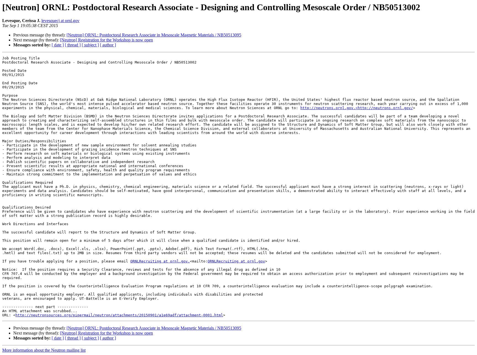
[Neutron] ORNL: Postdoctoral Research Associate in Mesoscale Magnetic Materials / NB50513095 (154, 35)
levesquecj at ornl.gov (60, 20)
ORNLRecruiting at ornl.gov (236, 261)
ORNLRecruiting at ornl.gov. (160, 261)
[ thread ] (73, 45)
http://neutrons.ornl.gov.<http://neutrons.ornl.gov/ (356, 108)
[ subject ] (90, 45)
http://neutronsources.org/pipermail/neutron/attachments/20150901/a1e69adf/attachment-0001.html (119, 315)
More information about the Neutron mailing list (44, 350)
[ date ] (58, 45)
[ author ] (108, 45)
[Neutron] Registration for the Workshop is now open (106, 40)
